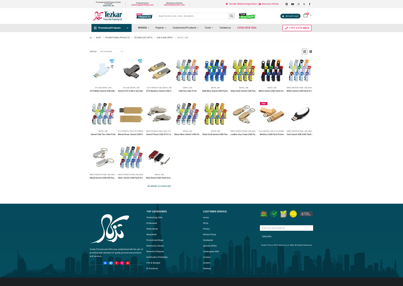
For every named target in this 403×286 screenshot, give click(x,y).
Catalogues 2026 (211, 251)
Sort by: (93, 51)
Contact (206, 257)
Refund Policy (209, 234)
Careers (206, 263)
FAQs (205, 223)
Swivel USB (106, 88)
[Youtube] (293, 4)
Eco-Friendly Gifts (141, 131)
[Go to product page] (103, 70)
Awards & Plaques (155, 251)
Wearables (151, 234)
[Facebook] (310, 4)
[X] (304, 4)
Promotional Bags (154, 240)
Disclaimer (208, 240)
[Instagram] (299, 4)
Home (206, 217)
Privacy (206, 229)
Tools (208, 27)
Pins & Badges (153, 263)
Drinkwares (151, 223)
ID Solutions (152, 268)
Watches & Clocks (155, 246)
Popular (160, 27)
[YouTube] (127, 263)
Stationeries (152, 229)
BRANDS (142, 27)
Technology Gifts (154, 217)
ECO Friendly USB (154, 88)
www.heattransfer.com (174, 5)
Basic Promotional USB (297, 88)
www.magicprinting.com (142, 5)
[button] (304, 51)
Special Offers (210, 246)
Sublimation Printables (157, 257)
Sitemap (207, 268)
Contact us (225, 27)
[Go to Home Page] (91, 37)
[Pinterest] (287, 4)
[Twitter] (111, 263)
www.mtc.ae (108, 6)
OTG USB (98, 88)
